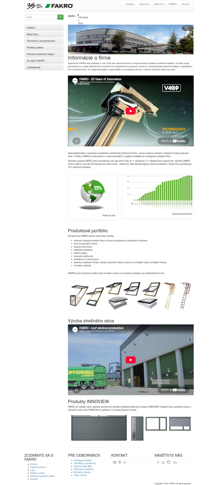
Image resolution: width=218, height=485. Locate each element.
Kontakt (185, 4)
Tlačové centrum (38, 467)
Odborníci (158, 4)
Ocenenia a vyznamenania (41, 40)
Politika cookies (35, 47)
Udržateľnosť (33, 67)
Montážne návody (82, 472)
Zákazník (143, 4)
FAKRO (172, 4)
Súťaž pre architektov (84, 469)
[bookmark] (124, 461)
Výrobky (129, 4)
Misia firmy (32, 34)
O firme (33, 464)
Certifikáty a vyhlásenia (85, 463)
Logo (32, 470)
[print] (119, 461)
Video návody (80, 475)
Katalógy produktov (83, 460)
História (31, 27)
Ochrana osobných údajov (40, 54)
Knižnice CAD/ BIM (83, 466)
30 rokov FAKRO (36, 60)
